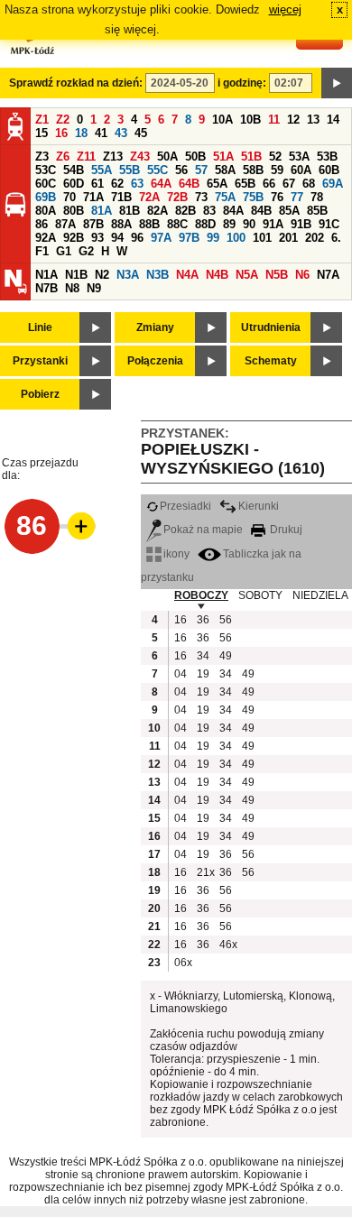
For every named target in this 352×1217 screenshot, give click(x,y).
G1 (63, 251)
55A (101, 170)
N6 (302, 274)
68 (308, 183)
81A (101, 210)
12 (293, 119)
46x (228, 944)
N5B (276, 274)
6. (336, 237)
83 (209, 210)
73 (201, 197)
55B (129, 170)
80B (73, 210)
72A (149, 197)
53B (327, 156)
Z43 (140, 156)
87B (93, 224)
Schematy (271, 361)
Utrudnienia (271, 327)
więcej (285, 9)
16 (61, 133)
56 (181, 170)
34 (203, 656)
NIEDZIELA (320, 595)
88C (177, 224)
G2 (86, 251)
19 (203, 674)
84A (233, 210)
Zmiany (155, 327)
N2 (102, 274)
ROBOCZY (201, 595)
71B (121, 197)
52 (275, 156)
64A (161, 183)
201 (288, 237)
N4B (217, 274)
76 (277, 197)
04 (180, 674)
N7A (328, 274)
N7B (46, 288)
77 (297, 197)
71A (93, 197)
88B (149, 224)
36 (203, 619)
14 (333, 119)
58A (225, 170)
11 (274, 119)
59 (277, 170)
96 (137, 237)
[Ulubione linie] (76, 525)
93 (97, 237)
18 (81, 133)
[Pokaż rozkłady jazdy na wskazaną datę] (336, 83)
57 (201, 170)
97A (161, 237)
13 (313, 119)
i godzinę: (242, 83)
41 (101, 133)
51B (251, 156)
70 (69, 197)
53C (45, 170)
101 (262, 237)
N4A (187, 274)
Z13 (113, 156)
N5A (247, 274)
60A (301, 170)
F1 (42, 251)
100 (236, 237)
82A (157, 210)
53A (299, 156)
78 (316, 197)
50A (167, 156)
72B (177, 197)
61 (97, 183)
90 (249, 224)
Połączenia (155, 361)
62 (117, 183)
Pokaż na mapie (203, 529)
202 (314, 237)
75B (253, 197)
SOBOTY (260, 595)
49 (225, 656)
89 (229, 224)
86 (41, 224)
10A (222, 119)
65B (245, 183)
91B (301, 224)
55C (157, 170)
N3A (127, 274)
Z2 (62, 119)
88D (205, 224)
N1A (46, 274)
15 (41, 133)
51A (223, 156)
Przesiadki (185, 506)
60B (329, 170)
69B (45, 197)
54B (73, 170)
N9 (94, 288)
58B (253, 170)
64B (189, 183)
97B (189, 237)
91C (329, 224)
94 (117, 237)
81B (129, 210)
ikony (176, 554)
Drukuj (284, 529)
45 (140, 133)
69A (332, 183)
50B (195, 156)
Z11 (86, 156)
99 (213, 237)
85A (289, 210)
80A (45, 210)
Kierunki (258, 506)
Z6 (62, 156)
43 (121, 133)
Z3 (42, 156)
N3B (157, 274)
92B (73, 237)
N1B (76, 274)
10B (250, 119)
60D (73, 183)
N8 (72, 288)
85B (317, 210)
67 (289, 183)
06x (183, 962)
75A (225, 197)
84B (261, 210)
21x (206, 872)
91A (273, 224)
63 (137, 183)
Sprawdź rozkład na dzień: (76, 83)
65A (217, 183)
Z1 (42, 119)
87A (65, 224)
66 (269, 183)
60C (45, 183)
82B (185, 210)
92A (45, 237)
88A (121, 224)
